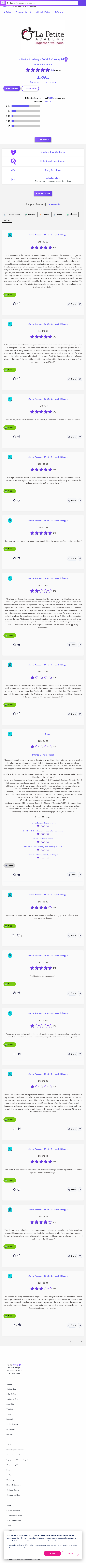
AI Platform (10, 1429)
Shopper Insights (12, 1465)
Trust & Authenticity (13, 1521)
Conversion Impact (13, 1455)
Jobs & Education (39, 64)
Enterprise (10, 1434)
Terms (8, 1526)
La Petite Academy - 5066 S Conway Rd (41, 59)
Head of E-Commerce (13, 1485)
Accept (52, 1553)
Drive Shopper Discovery (15, 1450)
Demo (8, 1470)
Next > (81, 1342)
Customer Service (12, 1490)
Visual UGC (10, 1409)
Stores (4, 6)
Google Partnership (13, 1510)
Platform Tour (11, 1389)
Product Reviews (12, 1399)
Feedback (9, 1419)
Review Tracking (12, 1424)
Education (49, 64)
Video (8, 1414)
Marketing (10, 1480)
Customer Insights (13, 1495)
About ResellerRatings (14, 1516)
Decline (70, 1553)
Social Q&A (10, 1404)
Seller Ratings (11, 1394)
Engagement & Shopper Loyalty (17, 1460)
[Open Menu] (83, 3)
